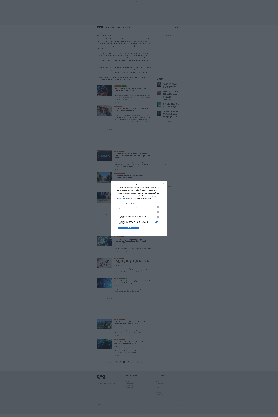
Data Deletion (131, 233)
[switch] (157, 207)
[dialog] (139, 208)
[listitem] (139, 204)
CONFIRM (128, 227)
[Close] (164, 184)
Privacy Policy (147, 233)
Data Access (139, 233)
